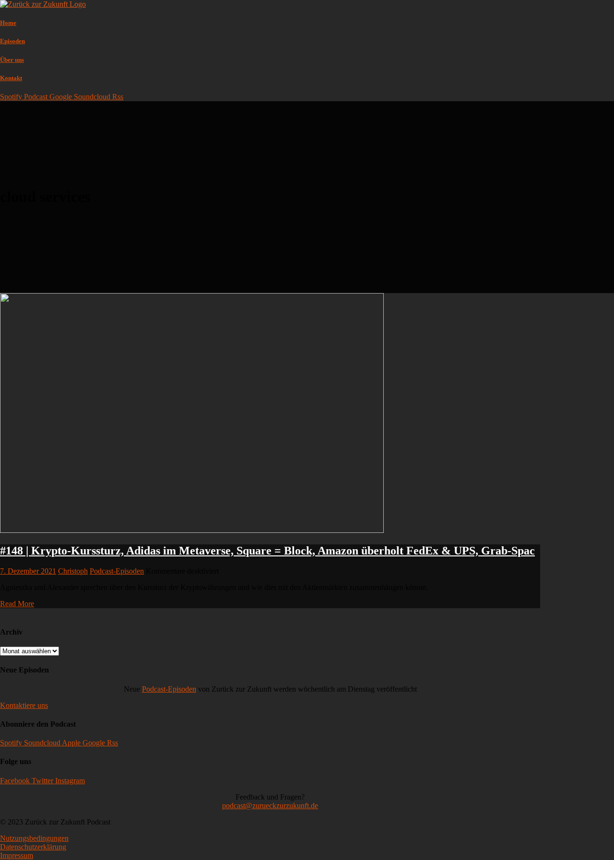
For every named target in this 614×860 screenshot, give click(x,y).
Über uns (12, 59)
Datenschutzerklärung (33, 847)
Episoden (12, 41)
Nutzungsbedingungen (34, 838)
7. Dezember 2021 (28, 571)
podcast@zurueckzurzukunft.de (270, 805)
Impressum (16, 855)
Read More (17, 604)
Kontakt (11, 78)
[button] (24, 705)
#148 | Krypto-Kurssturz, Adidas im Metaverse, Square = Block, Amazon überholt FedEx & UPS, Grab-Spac (267, 550)
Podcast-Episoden (117, 571)
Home (8, 22)
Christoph (73, 571)
